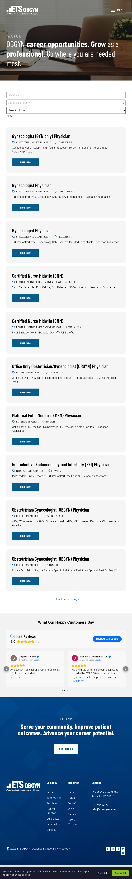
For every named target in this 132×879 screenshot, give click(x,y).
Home (50, 792)
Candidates (53, 818)
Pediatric (73, 814)
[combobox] (66, 103)
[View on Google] (13, 658)
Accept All (120, 873)
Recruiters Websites (58, 848)
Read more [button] (16, 680)
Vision (71, 797)
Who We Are (54, 797)
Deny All (102, 873)
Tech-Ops (73, 803)
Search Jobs (54, 824)
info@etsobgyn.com (104, 809)
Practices (52, 803)
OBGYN (72, 808)
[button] (113, 10)
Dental (71, 792)
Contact (51, 829)
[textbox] (66, 103)
